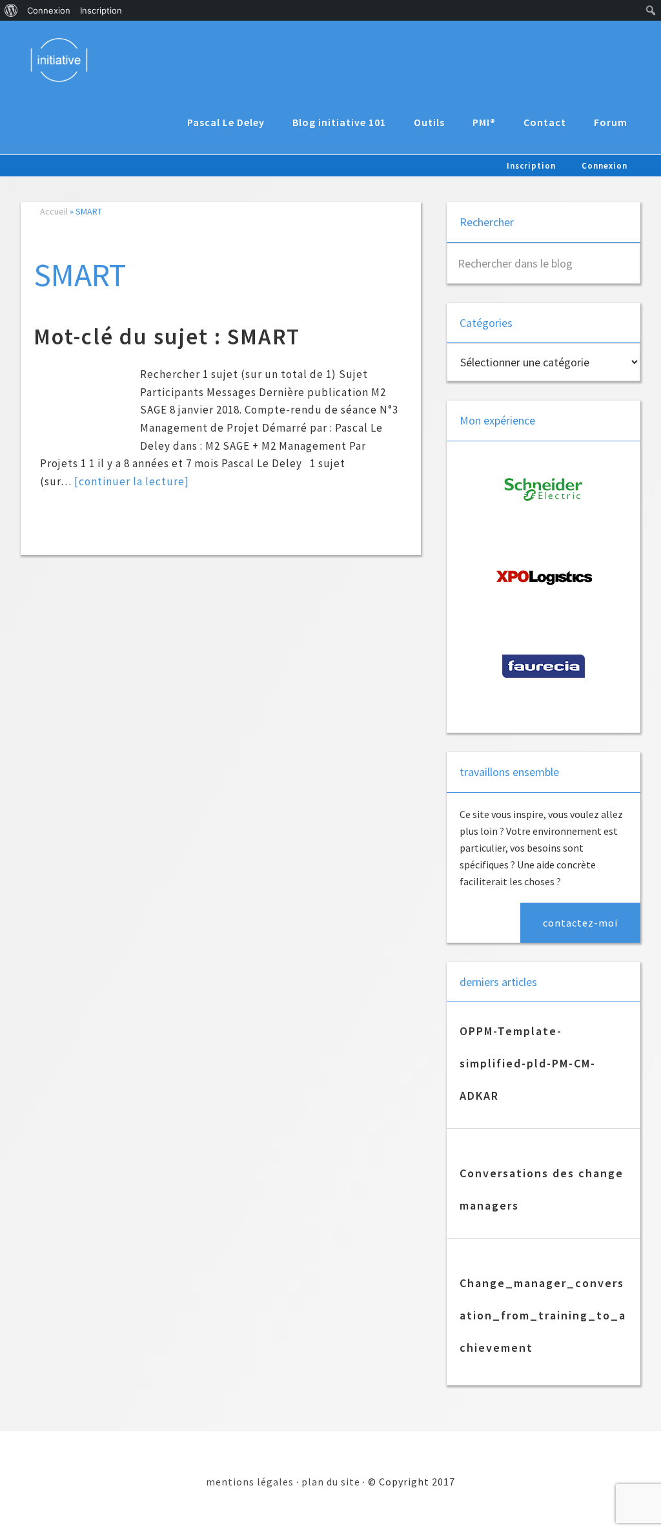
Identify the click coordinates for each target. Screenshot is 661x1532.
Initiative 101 (65, 59)
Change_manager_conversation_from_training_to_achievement (543, 1315)
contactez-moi (580, 922)
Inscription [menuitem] (101, 10)
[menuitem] (11, 10)
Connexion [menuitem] (48, 10)
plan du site (330, 1481)
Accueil (54, 211)
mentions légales (250, 1481)
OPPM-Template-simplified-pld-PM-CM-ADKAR (528, 1063)
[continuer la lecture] (131, 481)
